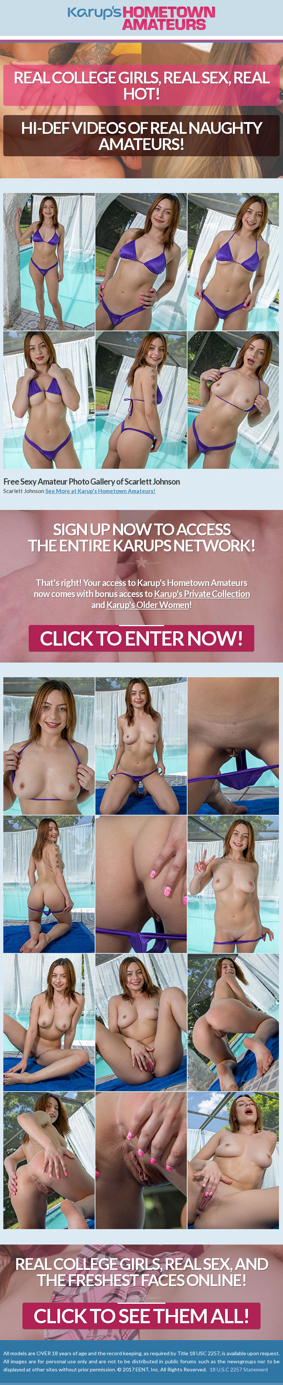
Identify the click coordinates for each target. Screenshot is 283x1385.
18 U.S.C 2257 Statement (239, 1369)
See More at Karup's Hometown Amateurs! (100, 491)
